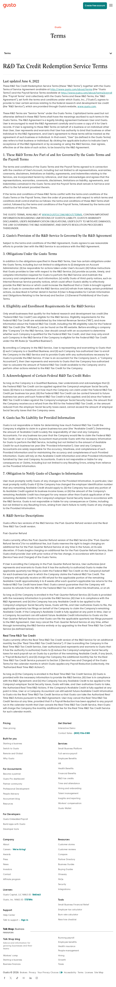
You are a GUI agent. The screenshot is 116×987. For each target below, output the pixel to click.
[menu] (111, 5)
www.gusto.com (87, 106)
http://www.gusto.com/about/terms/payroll (86, 93)
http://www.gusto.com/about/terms (71, 89)
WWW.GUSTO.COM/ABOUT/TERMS (62, 215)
